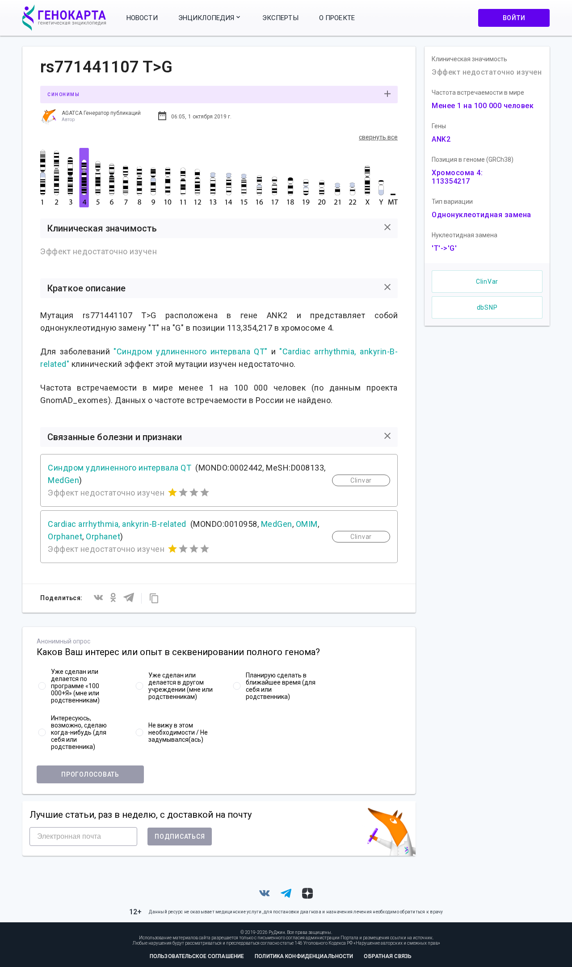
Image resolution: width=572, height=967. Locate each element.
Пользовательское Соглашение (197, 956)
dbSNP (487, 307)
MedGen (63, 480)
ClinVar (487, 281)
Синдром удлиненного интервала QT (119, 467)
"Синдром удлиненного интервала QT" (191, 351)
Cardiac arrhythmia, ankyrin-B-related (117, 524)
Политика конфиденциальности (304, 956)
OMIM (307, 524)
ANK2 (441, 139)
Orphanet (65, 536)
